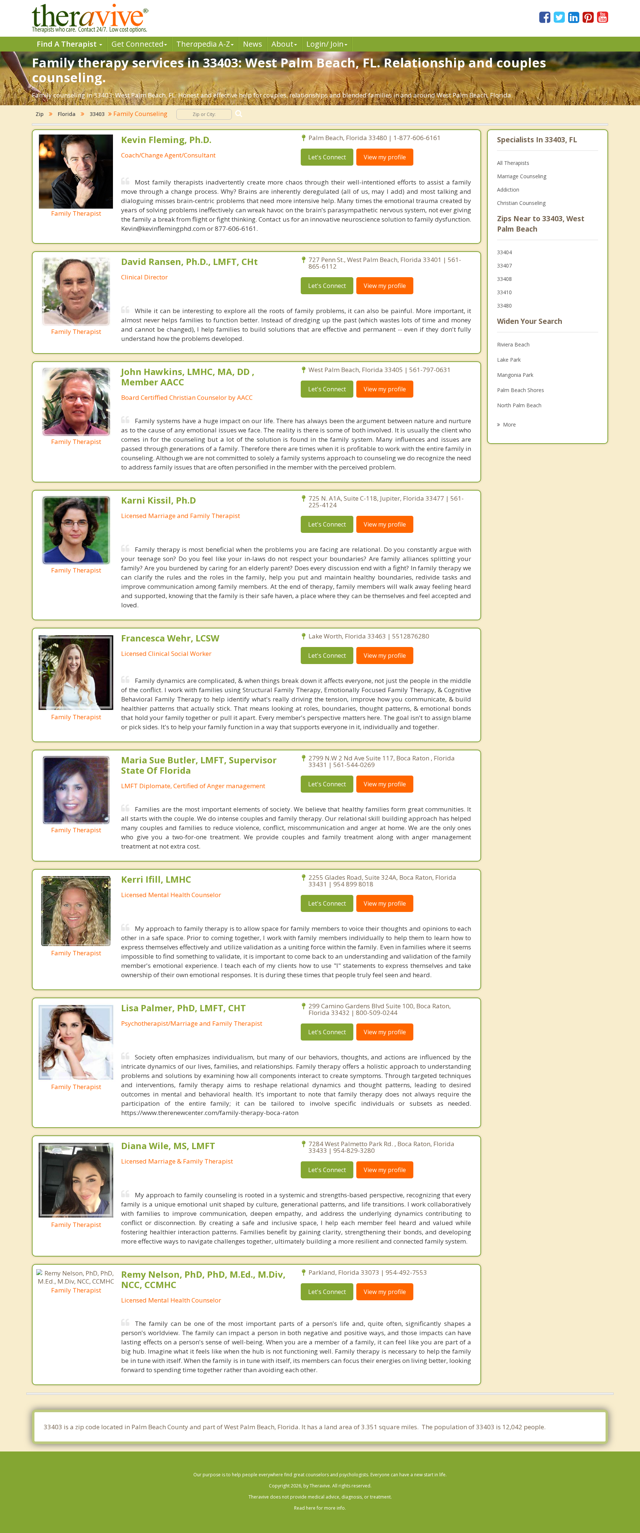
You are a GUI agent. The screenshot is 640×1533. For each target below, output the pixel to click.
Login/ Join (325, 44)
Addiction (508, 189)
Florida (67, 113)
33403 (97, 113)
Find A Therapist (68, 44)
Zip (40, 113)
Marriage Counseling (521, 176)
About (282, 44)
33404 (504, 252)
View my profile (385, 157)
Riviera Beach (513, 344)
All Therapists (513, 162)
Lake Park (509, 359)
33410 (504, 292)
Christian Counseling (521, 202)
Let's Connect (327, 157)
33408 (504, 278)
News (252, 44)
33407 (504, 265)
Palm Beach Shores (520, 390)
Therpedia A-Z (203, 44)
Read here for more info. (320, 1508)
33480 (504, 305)
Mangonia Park (515, 374)
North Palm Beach (519, 405)
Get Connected (137, 44)
